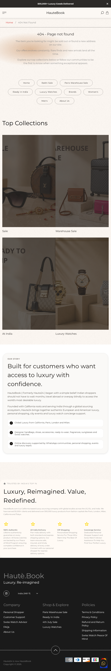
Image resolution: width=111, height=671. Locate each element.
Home (9, 22)
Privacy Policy (89, 617)
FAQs (6, 627)
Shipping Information (94, 630)
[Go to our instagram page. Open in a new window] (6, 593)
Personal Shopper (13, 612)
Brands (72, 92)
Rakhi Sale (47, 83)
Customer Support (14, 617)
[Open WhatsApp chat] (103, 663)
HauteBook (55, 13)
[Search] (102, 13)
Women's (93, 92)
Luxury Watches (48, 92)
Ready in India (20, 92)
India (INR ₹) (24, 593)
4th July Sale (50, 622)
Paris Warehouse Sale (76, 83)
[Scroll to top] (55, 650)
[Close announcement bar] (107, 3)
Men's (44, 101)
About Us (65, 101)
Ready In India (51, 617)
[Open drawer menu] (4, 13)
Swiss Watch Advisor (15, 622)
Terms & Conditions (93, 612)
